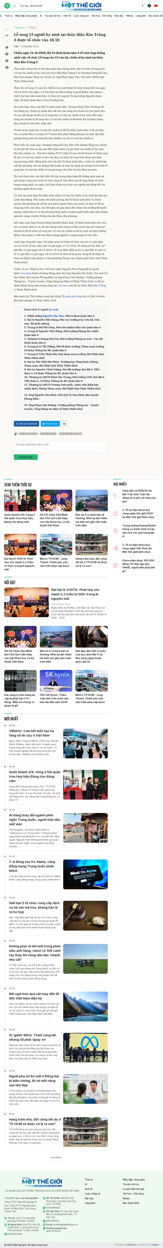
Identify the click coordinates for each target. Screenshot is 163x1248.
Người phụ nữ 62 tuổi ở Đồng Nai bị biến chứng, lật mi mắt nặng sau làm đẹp (34, 1080)
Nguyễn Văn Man (53, 315)
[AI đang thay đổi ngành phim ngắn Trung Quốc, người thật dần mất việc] (85, 828)
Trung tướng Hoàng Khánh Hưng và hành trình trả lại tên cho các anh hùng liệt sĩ (139, 531)
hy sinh (53, 309)
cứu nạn (62, 285)
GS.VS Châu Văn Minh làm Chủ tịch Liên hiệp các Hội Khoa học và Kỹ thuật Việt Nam (55, 520)
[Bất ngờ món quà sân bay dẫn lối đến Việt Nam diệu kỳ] (85, 1006)
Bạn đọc (119, 15)
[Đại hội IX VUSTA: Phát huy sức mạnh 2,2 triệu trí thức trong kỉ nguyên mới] (20, 544)
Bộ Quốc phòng (48, 433)
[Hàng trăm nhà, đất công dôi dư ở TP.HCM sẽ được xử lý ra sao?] (91, 544)
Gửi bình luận (26, 457)
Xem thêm (56, 1157)
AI (41, 15)
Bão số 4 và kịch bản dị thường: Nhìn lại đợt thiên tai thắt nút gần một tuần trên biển (91, 520)
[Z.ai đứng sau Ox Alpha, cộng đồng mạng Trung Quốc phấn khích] (85, 874)
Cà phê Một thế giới (133, 1188)
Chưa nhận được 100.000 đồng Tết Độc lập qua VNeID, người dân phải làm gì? (138, 566)
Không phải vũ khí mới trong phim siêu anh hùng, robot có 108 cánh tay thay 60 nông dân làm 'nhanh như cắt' (35, 952)
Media (129, 15)
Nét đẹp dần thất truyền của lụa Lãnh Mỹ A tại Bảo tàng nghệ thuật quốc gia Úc (90, 656)
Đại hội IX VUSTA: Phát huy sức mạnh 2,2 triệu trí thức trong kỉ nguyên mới (19, 564)
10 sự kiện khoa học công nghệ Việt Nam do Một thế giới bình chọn (137, 548)
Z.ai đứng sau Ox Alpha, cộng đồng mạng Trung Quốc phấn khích (32, 866)
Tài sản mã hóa (53, 15)
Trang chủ (19, 27)
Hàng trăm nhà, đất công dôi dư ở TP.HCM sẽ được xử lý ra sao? (91, 562)
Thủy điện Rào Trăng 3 (70, 433)
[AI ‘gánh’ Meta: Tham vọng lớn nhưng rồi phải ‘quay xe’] (85, 1048)
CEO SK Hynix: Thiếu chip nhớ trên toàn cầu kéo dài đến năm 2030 (54, 698)
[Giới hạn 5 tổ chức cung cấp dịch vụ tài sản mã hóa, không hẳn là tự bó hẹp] (85, 916)
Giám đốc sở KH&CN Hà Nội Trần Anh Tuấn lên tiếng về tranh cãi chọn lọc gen (139, 496)
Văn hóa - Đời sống (101, 15)
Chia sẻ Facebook (27, 423)
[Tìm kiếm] (15, 6)
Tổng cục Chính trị (28, 433)
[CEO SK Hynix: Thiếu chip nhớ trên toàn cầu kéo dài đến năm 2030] (56, 681)
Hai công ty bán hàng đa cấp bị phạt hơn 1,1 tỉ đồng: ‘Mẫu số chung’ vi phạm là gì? (19, 700)
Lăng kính (141, 15)
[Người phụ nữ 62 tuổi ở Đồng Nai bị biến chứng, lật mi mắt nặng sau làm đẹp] (85, 1089)
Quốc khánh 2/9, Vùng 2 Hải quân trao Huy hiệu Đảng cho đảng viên (19, 518)
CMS (132, 1245)
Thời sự (8, 15)
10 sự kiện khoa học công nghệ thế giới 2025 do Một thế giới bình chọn (138, 513)
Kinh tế (67, 15)
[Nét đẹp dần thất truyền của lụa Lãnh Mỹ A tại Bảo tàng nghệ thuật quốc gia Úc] (91, 637)
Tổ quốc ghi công (71, 296)
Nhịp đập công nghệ (26, 15)
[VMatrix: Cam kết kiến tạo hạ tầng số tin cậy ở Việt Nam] (85, 743)
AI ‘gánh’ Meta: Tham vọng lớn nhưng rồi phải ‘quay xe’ (32, 1037)
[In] (64, 424)
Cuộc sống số (81, 15)
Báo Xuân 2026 (131, 1202)
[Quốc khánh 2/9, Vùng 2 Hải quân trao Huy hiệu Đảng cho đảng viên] (20, 500)
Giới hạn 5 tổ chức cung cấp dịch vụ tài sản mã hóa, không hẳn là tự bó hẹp (34, 907)
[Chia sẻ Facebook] (6, 54)
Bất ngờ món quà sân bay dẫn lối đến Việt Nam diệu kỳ (34, 996)
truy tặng (25, 273)
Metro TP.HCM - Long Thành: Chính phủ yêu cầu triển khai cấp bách (54, 562)
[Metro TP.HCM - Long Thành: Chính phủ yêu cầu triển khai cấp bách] (56, 544)
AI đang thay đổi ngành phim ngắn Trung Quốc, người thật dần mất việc (34, 819)
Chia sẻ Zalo (51, 423)
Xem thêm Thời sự (18, 484)
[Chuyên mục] (7, 6)
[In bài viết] (6, 67)
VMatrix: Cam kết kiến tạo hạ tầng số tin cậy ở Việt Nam (31, 733)
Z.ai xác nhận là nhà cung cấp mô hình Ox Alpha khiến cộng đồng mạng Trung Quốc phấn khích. (34, 878)
